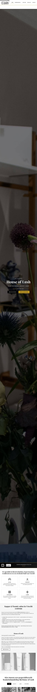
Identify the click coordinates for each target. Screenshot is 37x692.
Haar (9, 683)
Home (12, 2)
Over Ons (24, 2)
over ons (16, 646)
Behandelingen (18, 2)
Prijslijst (29, 2)
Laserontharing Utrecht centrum (26, 625)
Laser (20, 683)
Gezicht (14, 683)
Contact (34, 2)
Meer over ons (6, 649)
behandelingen (8, 646)
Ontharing (27, 683)
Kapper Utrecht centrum (16, 625)
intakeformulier (21, 620)
